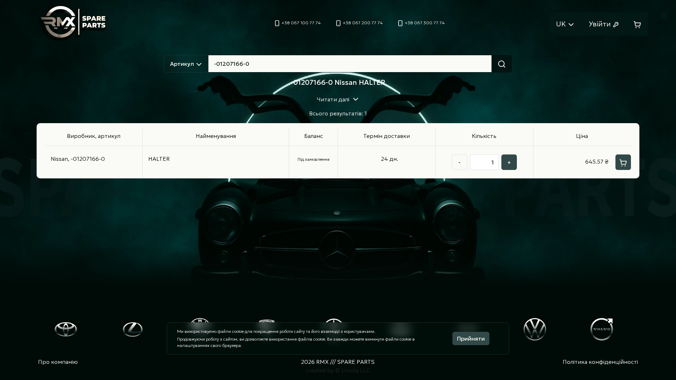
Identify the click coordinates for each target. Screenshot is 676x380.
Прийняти (471, 338)
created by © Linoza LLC (338, 370)
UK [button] (562, 23)
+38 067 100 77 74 (301, 22)
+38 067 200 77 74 (362, 22)
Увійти (601, 23)
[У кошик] (623, 162)
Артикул (182, 63)
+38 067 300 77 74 (424, 22)
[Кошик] (637, 24)
